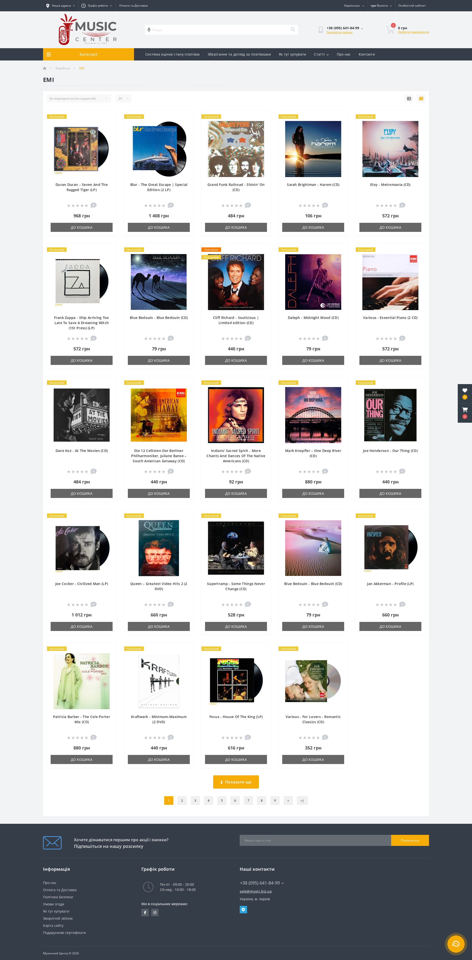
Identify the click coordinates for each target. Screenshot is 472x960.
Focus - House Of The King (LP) (236, 716)
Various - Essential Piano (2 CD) (390, 317)
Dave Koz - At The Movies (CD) (82, 450)
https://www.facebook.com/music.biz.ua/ (145, 912)
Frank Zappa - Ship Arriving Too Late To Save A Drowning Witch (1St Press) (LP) (81, 322)
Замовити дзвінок (339, 32)
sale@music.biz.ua (256, 891)
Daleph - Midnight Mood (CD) (313, 317)
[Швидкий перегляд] (108, 124)
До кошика (81, 227)
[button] (465, 413)
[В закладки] (108, 117)
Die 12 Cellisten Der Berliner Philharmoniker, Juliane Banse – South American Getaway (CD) (158, 455)
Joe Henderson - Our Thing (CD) (390, 450)
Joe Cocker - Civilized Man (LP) (81, 583)
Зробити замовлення (413, 32)
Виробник (63, 68)
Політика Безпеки (58, 897)
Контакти (367, 54)
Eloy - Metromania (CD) (390, 184)
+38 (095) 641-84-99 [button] (260, 883)
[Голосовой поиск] (149, 29)
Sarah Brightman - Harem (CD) (313, 184)
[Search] (293, 30)
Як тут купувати (292, 54)
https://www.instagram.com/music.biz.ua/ (155, 912)
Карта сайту (53, 925)
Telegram (243, 909)
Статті (319, 54)
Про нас (344, 54)
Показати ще (238, 782)
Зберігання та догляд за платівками (239, 54)
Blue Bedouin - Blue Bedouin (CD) (159, 317)
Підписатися (410, 840)
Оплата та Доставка (133, 5)
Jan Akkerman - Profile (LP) (390, 583)
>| (302, 800)
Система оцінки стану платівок (172, 54)
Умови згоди (53, 904)
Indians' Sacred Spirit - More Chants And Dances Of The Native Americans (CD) (235, 455)
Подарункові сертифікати (64, 932)
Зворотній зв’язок (58, 918)
